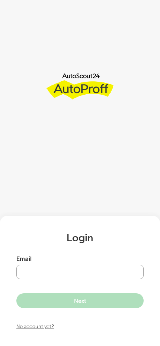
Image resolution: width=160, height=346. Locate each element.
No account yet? (35, 326)
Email (24, 258)
